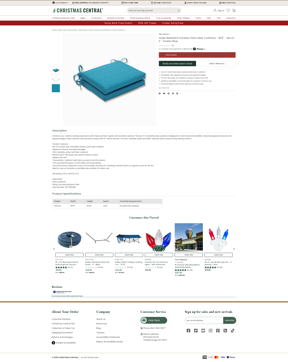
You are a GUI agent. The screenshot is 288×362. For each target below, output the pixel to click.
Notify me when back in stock (177, 63)
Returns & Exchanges (62, 337)
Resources (101, 323)
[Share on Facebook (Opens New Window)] (159, 93)
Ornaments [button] (96, 18)
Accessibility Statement (108, 337)
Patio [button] (209, 18)
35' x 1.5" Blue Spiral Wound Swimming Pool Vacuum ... (69, 263)
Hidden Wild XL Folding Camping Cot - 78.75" (128, 263)
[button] (60, 2)
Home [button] (198, 18)
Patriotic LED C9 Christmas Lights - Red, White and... (159, 263)
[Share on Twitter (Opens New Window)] (173, 93)
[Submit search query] (178, 10)
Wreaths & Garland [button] (115, 18)
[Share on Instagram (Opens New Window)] (211, 330)
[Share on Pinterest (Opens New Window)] (177, 93)
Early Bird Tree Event (118, 23)
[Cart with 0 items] (234, 10)
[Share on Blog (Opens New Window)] (225, 330)
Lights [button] (82, 18)
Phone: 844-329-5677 (154, 328)
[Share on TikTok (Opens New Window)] (233, 330)
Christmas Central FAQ (63, 323)
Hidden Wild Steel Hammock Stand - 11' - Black (97, 263)
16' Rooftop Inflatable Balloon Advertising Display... (189, 266)
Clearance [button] (231, 18)
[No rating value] (165, 45)
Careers (100, 332)
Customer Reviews (61, 319)
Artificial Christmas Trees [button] (63, 18)
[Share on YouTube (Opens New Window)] (203, 330)
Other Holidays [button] (183, 18)
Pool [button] (219, 18)
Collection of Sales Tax (63, 328)
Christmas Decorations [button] (140, 18)
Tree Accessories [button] (163, 18)
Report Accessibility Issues (109, 341)
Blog (98, 328)
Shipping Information (62, 332)
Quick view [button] (69, 255)
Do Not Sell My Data (89, 357)
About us (100, 319)
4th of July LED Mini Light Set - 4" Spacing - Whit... (219, 263)
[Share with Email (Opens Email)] (164, 93)
